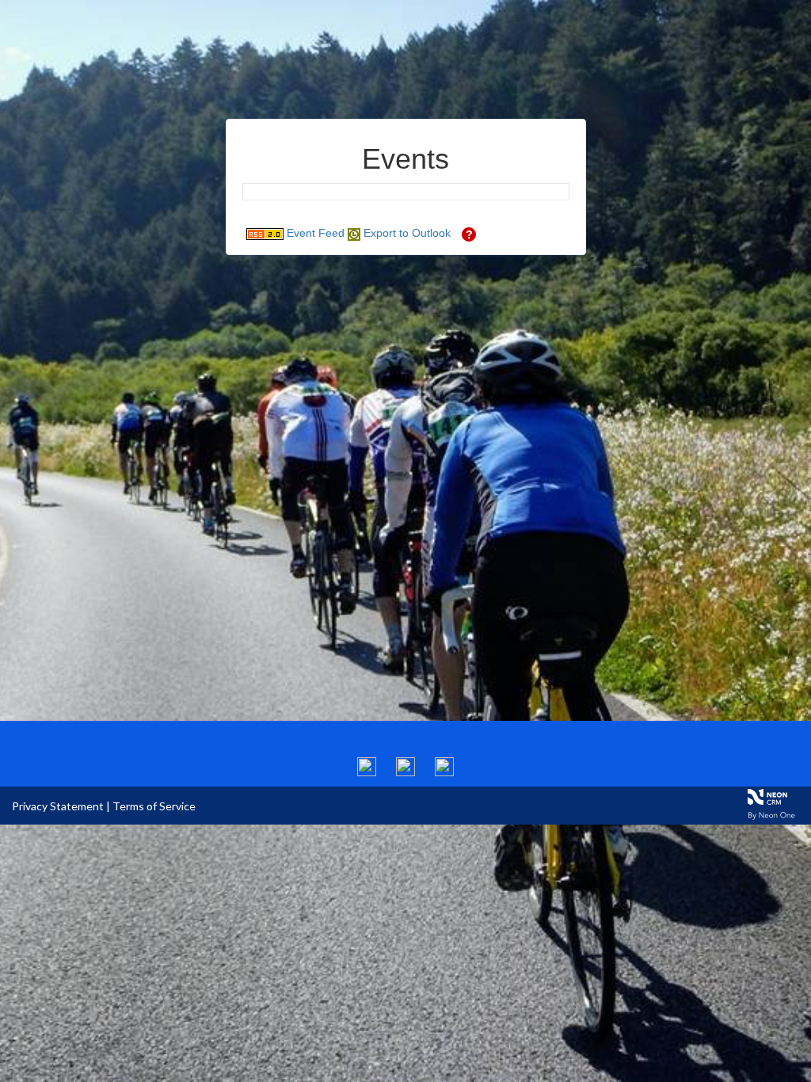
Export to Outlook (405, 233)
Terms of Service (154, 806)
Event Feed (314, 233)
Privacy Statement (58, 806)
